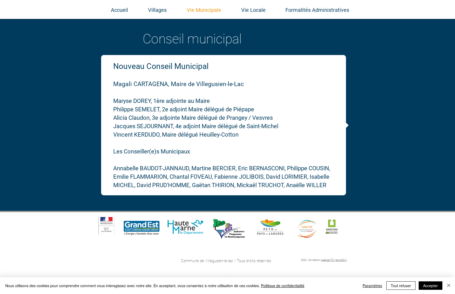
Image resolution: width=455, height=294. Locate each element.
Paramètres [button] (372, 285)
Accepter (430, 285)
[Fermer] (449, 285)
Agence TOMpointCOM (334, 259)
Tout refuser (401, 285)
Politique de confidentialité (282, 285)
